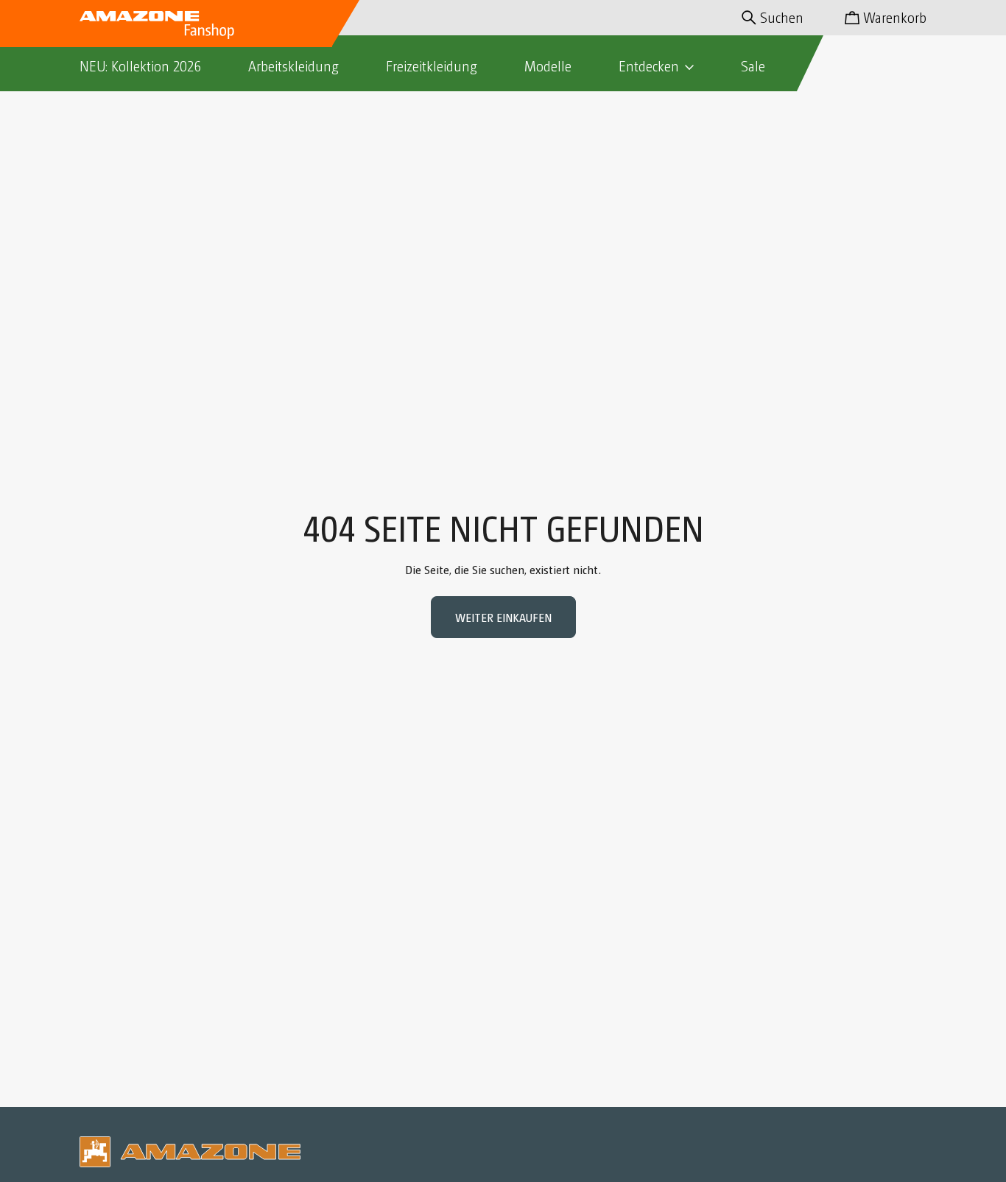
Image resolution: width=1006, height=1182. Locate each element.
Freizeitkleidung (431, 65)
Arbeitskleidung (293, 65)
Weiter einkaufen (503, 617)
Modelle (547, 65)
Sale (753, 65)
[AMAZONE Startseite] (157, 23)
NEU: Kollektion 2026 (140, 65)
